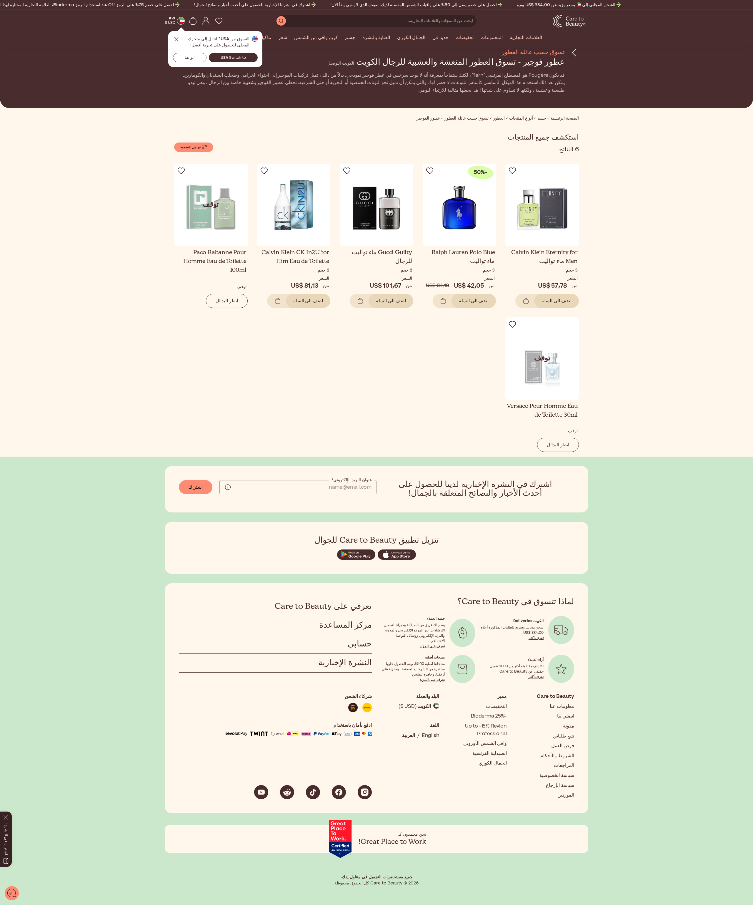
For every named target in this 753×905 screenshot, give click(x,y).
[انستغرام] (365, 792)
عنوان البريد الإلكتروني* (351, 480)
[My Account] (206, 21)
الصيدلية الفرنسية (489, 753)
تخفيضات (465, 38)
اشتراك (196, 487)
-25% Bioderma (489, 716)
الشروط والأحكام (557, 755)
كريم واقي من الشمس (316, 38)
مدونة (568, 726)
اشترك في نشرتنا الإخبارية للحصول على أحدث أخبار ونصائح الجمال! (252, 5)
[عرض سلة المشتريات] (193, 21)
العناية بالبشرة (376, 38)
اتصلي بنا (565, 716)
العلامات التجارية (526, 38)
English (430, 735)
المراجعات (564, 765)
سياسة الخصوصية (556, 775)
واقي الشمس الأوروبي (485, 743)
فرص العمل (562, 745)
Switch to (233, 57)
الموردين (565, 795)
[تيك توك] (313, 792)
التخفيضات (496, 706)
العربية (408, 735)
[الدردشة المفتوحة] (12, 893)
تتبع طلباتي (563, 736)
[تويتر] (287, 792)
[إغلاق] (6, 816)
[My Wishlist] (219, 21)
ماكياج (265, 38)
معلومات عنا (562, 706)
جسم (350, 38)
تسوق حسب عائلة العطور (533, 52)
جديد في (440, 38)
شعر (282, 38)
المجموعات (492, 38)
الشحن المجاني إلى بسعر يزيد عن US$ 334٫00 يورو (566, 5)
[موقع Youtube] (261, 792)
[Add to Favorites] (512, 170)
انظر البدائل (227, 300)
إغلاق (176, 39)
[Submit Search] (281, 21)
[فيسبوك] (339, 792)
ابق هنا (189, 57)
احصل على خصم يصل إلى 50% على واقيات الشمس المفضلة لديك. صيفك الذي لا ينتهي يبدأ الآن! (413, 5)
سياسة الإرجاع (560, 785)
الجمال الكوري (411, 38)
